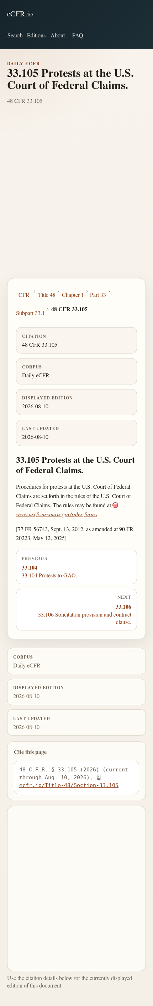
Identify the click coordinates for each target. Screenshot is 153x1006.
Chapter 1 (73, 294)
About (58, 35)
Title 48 (47, 294)
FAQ (77, 35)
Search (15, 35)
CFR (24, 294)
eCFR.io (20, 14)
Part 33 (98, 294)
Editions (36, 35)
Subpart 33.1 (30, 312)
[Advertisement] (76, 197)
